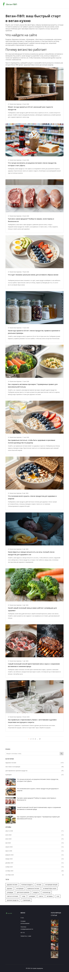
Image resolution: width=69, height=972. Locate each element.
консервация (19, 888)
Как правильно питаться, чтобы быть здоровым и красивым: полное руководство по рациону (31, 441)
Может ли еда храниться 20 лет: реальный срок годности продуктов (30, 108)
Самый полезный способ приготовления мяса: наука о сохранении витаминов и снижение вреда (39, 808)
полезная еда (46, 892)
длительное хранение (23, 892)
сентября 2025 (34, 875)
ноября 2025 (34, 867)
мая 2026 (34, 843)
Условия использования (25, 922)
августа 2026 (34, 831)
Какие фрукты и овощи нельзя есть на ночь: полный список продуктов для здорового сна (31, 553)
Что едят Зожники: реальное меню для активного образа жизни (33, 275)
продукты (36, 892)
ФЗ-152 (23, 932)
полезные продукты (27, 884)
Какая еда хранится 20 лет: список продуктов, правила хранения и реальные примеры (34, 332)
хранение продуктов (13, 900)
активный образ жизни (49, 888)
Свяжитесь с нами (26, 936)
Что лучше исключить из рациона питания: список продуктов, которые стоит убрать (37, 780)
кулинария (32, 896)
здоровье (9, 888)
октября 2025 (34, 871)
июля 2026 (34, 835)
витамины (50, 896)
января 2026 (34, 859)
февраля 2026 (34, 855)
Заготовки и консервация (34, 766)
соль (57, 896)
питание (39, 884)
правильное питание (33, 888)
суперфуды (10, 892)
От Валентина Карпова (14, 104)
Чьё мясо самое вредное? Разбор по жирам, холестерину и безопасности (36, 799)
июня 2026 (34, 839)
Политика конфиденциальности (27, 928)
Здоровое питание (34, 762)
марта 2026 (34, 851)
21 (40, 739)
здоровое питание (12, 884)
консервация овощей (51, 884)
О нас (22, 917)
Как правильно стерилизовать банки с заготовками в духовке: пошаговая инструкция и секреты (32, 721)
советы (41, 896)
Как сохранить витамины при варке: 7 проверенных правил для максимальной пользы (38, 818)
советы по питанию (12, 896)
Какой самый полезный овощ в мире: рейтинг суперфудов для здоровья (32, 609)
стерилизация (26, 900)
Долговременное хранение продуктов (34, 770)
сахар (23, 896)
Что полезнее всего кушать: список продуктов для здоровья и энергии (37, 789)
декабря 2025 (34, 863)
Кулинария (34, 774)
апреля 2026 (34, 847)
